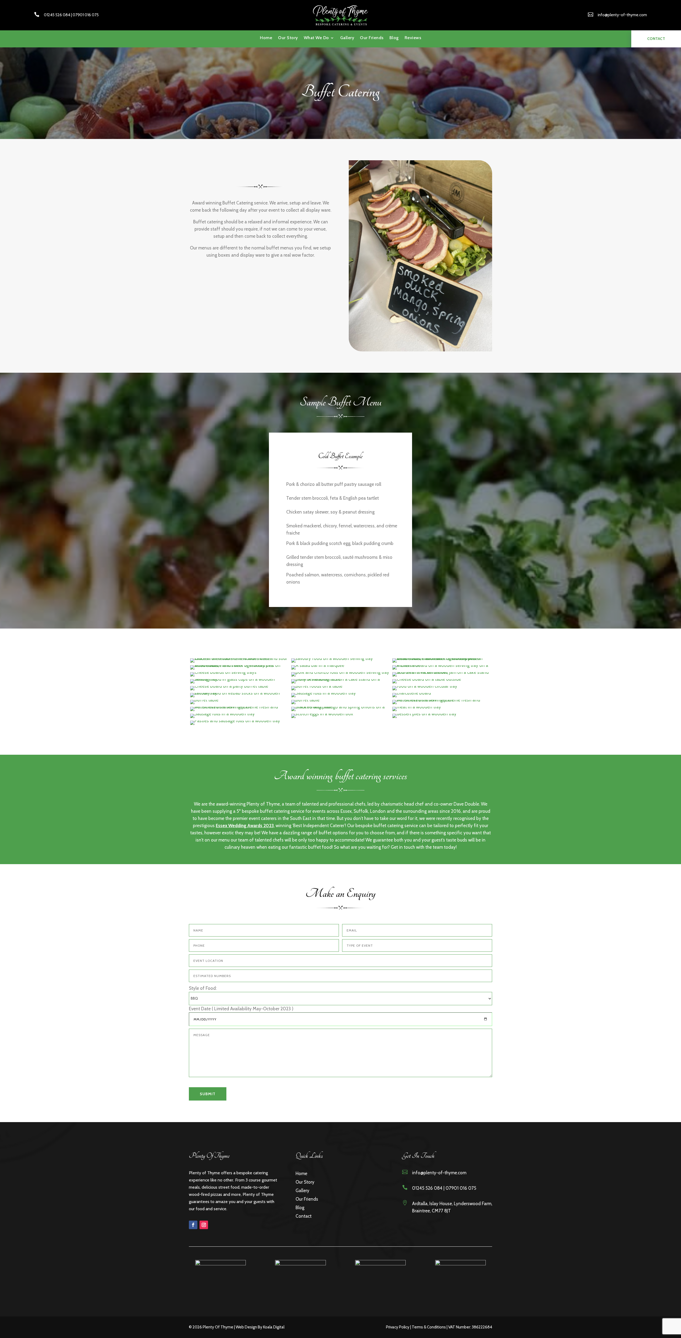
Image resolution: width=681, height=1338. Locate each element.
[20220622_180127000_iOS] (441, 672)
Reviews (413, 38)
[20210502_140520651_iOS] (239, 706)
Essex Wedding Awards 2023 (245, 825)
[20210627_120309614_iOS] (239, 658)
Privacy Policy (397, 1327)
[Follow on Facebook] (193, 1225)
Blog (394, 38)
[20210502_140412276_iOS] (204, 700)
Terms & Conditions (429, 1327)
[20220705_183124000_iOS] (340, 679)
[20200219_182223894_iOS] (239, 693)
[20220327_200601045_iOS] (340, 672)
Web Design (246, 1327)
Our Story (288, 38)
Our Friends (372, 38)
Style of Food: (203, 988)
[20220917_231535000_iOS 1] (426, 679)
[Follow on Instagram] (204, 1225)
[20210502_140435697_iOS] (305, 700)
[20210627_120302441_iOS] (424, 713)
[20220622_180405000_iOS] (239, 679)
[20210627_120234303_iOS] (416, 706)
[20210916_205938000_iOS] (223, 672)
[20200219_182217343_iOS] (424, 686)
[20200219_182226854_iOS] (323, 693)
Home (266, 38)
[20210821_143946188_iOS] (441, 658)
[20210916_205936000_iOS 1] (441, 665)
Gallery (347, 38)
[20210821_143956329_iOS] (317, 665)
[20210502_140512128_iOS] (441, 700)
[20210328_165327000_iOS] (411, 693)
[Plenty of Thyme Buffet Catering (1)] (235, 720)
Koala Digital (273, 1327)
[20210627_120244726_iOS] (322, 713)
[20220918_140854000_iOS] (316, 686)
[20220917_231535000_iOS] (229, 686)
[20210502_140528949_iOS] (340, 706)
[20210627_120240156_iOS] (222, 713)
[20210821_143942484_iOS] (332, 658)
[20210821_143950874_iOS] (239, 665)
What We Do (316, 38)
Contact (304, 1216)
